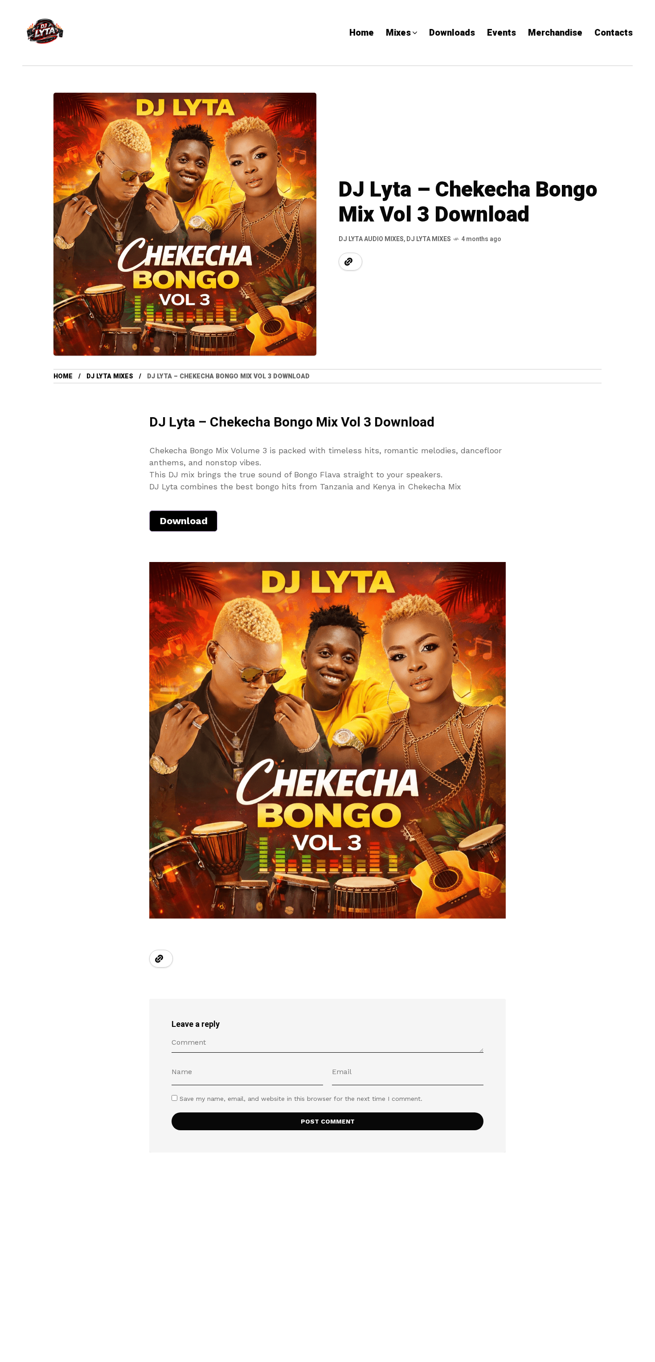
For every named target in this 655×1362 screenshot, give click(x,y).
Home (63, 376)
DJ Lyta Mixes (428, 239)
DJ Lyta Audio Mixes (371, 239)
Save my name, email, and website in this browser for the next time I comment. (301, 1098)
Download (184, 520)
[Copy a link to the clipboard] (348, 261)
